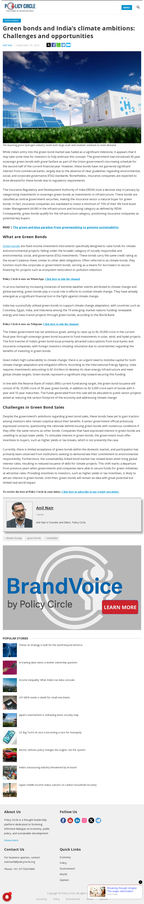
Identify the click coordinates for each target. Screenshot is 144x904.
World (63, 874)
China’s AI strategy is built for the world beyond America (50, 645)
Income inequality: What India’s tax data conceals (47, 680)
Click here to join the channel (62, 278)
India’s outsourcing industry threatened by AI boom (48, 767)
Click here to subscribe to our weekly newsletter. (90, 491)
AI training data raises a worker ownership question (48, 662)
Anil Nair (7, 45)
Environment (12, 20)
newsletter (52, 538)
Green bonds (11, 246)
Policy (63, 862)
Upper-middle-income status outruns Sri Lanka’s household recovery (58, 784)
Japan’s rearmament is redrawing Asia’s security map (48, 715)
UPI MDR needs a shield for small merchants (44, 697)
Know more (11, 840)
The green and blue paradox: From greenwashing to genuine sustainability (66, 227)
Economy (65, 857)
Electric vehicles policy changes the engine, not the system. (52, 750)
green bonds (34, 538)
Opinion (64, 880)
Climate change (14, 538)
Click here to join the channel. (61, 324)
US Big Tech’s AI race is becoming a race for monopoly (50, 732)
